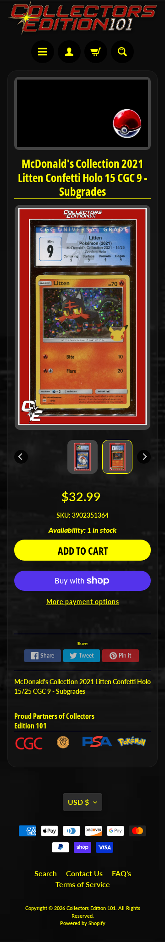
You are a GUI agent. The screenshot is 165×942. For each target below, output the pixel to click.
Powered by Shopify (82, 923)
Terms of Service (82, 884)
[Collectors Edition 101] (82, 18)
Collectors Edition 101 (91, 908)
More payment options (82, 601)
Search (45, 873)
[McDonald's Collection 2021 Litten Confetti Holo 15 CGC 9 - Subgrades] (117, 457)
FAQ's (121, 873)
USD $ (78, 801)
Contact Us (84, 873)
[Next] (144, 457)
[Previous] (21, 457)
